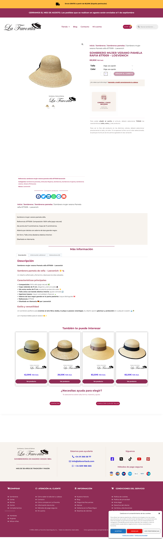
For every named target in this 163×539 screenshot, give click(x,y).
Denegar (134, 531)
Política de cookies (128, 535)
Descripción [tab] (22, 255)
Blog (75, 27)
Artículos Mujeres (47, 182)
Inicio (19, 204)
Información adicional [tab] (37, 255)
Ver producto (31, 381)
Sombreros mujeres (69, 182)
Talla (92, 65)
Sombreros (57, 182)
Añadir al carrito (124, 73)
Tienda (64, 27)
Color (93, 69)
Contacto (85, 27)
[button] (159, 513)
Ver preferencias (151, 531)
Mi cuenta (97, 27)
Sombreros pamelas (33, 182)
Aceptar (118, 531)
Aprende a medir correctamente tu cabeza (123, 82)
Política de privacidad (141, 535)
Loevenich (26, 186)
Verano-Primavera (30, 184)
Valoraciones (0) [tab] (54, 255)
